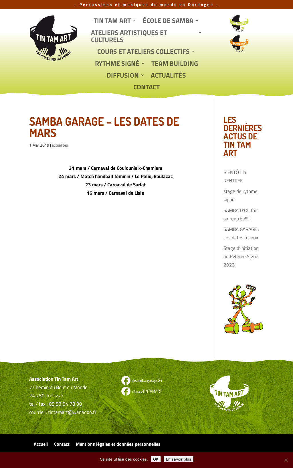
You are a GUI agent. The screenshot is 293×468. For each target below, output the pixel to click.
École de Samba (168, 21)
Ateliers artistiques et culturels (129, 37)
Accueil (41, 444)
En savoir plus (178, 459)
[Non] (286, 460)
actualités (60, 145)
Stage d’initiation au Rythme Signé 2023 (241, 256)
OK (156, 459)
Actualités (168, 76)
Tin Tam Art (112, 21)
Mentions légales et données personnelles (118, 444)
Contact (146, 87)
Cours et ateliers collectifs (143, 52)
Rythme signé (117, 64)
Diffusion (123, 76)
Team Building (174, 64)
